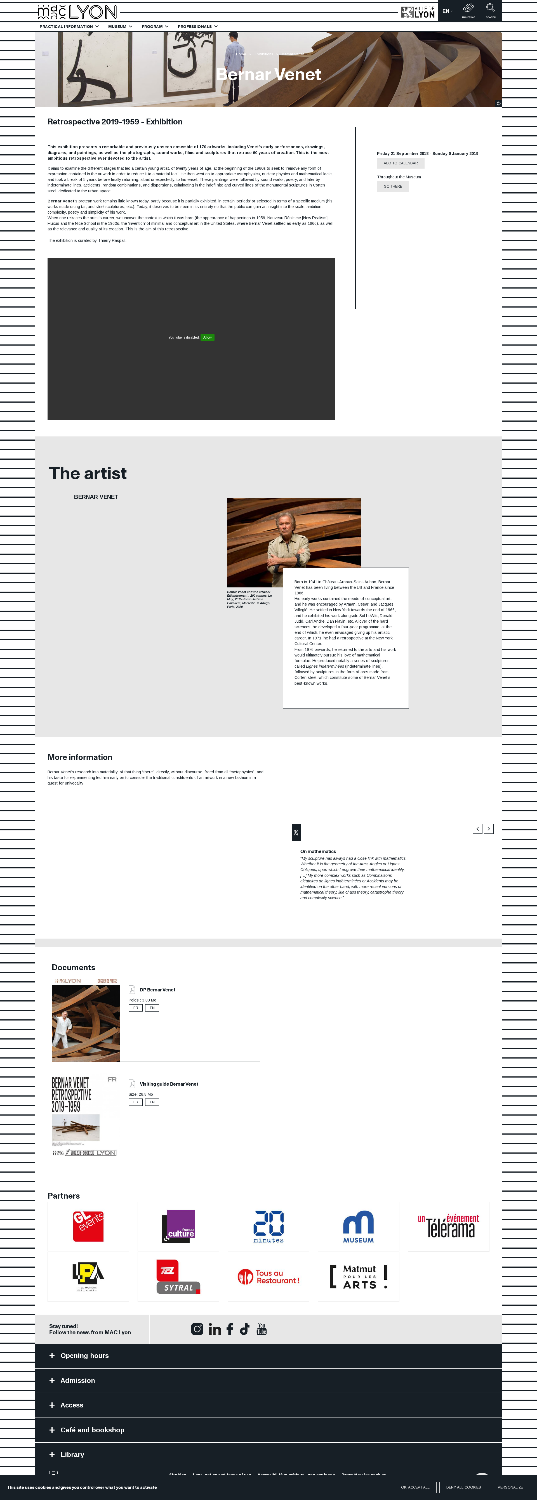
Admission (77, 1380)
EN (152, 1008)
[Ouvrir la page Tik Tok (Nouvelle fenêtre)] (245, 1328)
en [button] (449, 13)
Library (71, 1454)
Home (241, 54)
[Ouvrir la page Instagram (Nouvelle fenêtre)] (197, 1328)
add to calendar (401, 163)
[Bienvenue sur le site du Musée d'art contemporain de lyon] (80, 11)
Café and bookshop (91, 1430)
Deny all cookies (463, 1487)
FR (135, 1008)
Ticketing (468, 17)
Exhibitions (264, 54)
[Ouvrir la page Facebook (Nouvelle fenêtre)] (230, 1328)
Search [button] (491, 17)
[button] (477, 829)
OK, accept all (415, 1487)
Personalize (510, 1487)
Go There (393, 186)
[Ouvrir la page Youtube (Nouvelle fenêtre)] (261, 1329)
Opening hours (84, 1355)
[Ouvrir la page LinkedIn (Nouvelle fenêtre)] (215, 1328)
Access (71, 1405)
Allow (207, 337)
